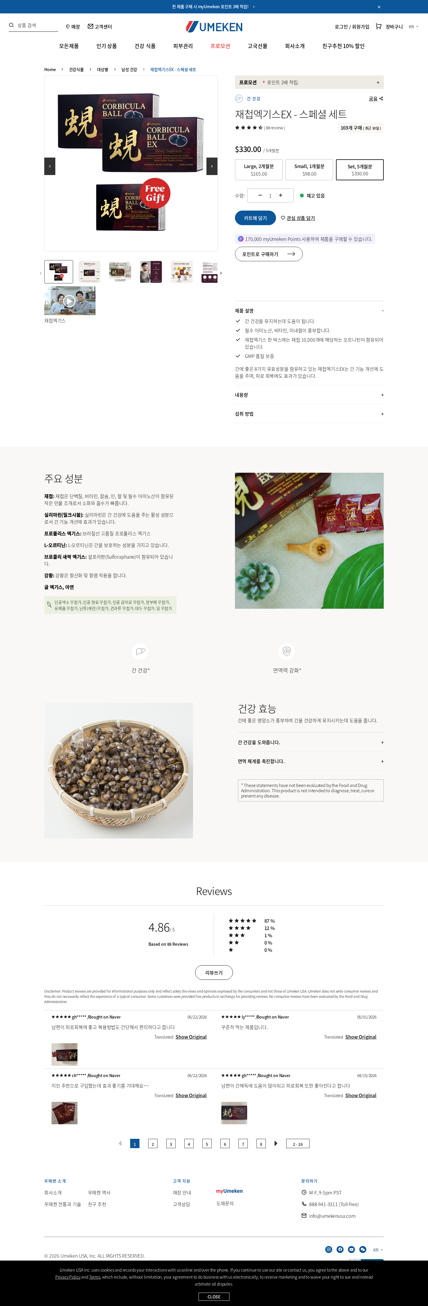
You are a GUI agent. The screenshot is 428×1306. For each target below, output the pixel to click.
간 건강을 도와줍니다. (259, 742)
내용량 (241, 394)
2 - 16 (298, 1144)
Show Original (191, 1036)
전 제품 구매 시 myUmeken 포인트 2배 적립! (212, 6)
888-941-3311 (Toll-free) (334, 1204)
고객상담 (181, 1204)
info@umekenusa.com (332, 1215)
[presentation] (52, 163)
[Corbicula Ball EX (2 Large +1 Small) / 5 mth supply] (131, 162)
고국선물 (258, 46)
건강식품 (76, 69)
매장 (75, 26)
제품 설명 (244, 310)
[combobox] (33, 27)
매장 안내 (182, 1192)
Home (50, 69)
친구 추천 (97, 1204)
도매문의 (225, 1203)
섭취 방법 (244, 413)
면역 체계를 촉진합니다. (261, 761)
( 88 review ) (274, 127)
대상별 (102, 69)
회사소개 (52, 1192)
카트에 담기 (255, 217)
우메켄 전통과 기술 (62, 1204)
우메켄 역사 (99, 1192)
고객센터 (103, 26)
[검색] (11, 25)
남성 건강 (129, 69)
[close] (379, 7)
